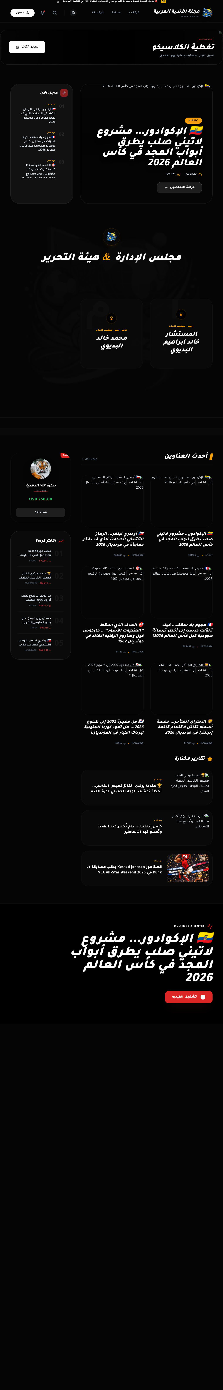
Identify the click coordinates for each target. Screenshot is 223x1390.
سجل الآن (30, 47)
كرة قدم (133, 12)
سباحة (116, 12)
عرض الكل (91, 459)
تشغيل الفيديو (184, 997)
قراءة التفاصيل (182, 187)
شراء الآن (41, 512)
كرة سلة (98, 12)
